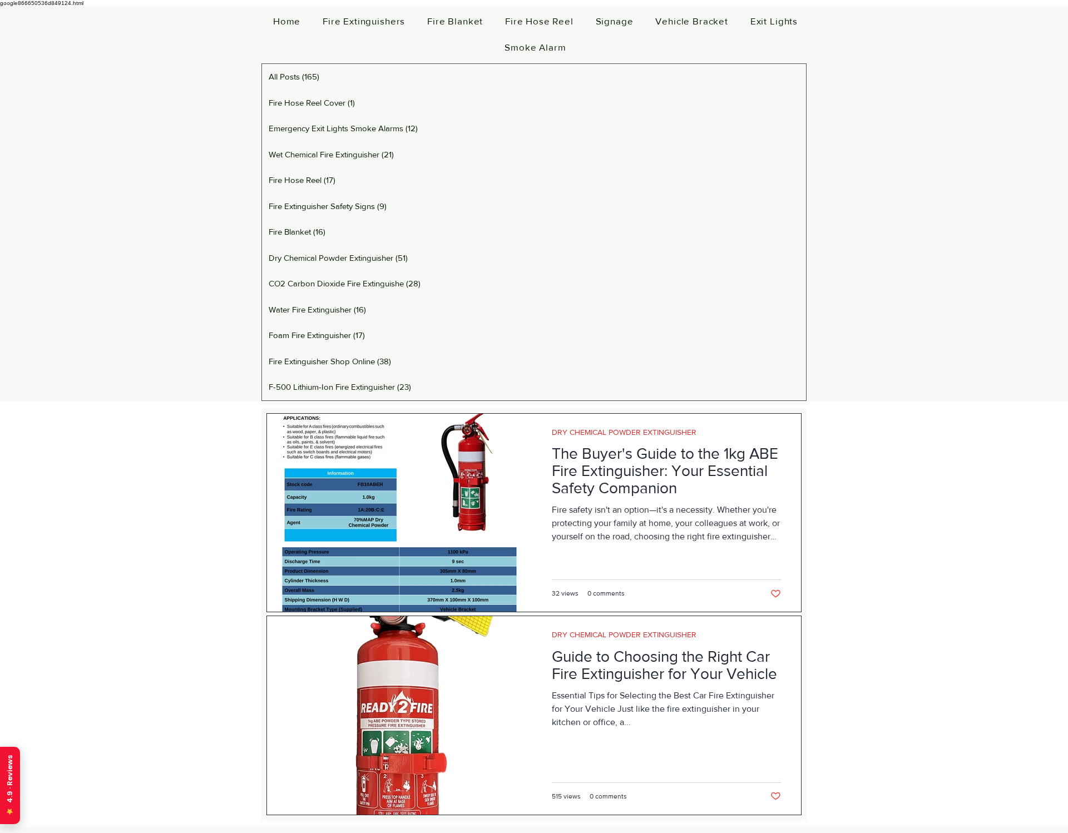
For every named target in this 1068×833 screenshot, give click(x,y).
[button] (364, 21)
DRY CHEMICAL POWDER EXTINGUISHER (624, 432)
